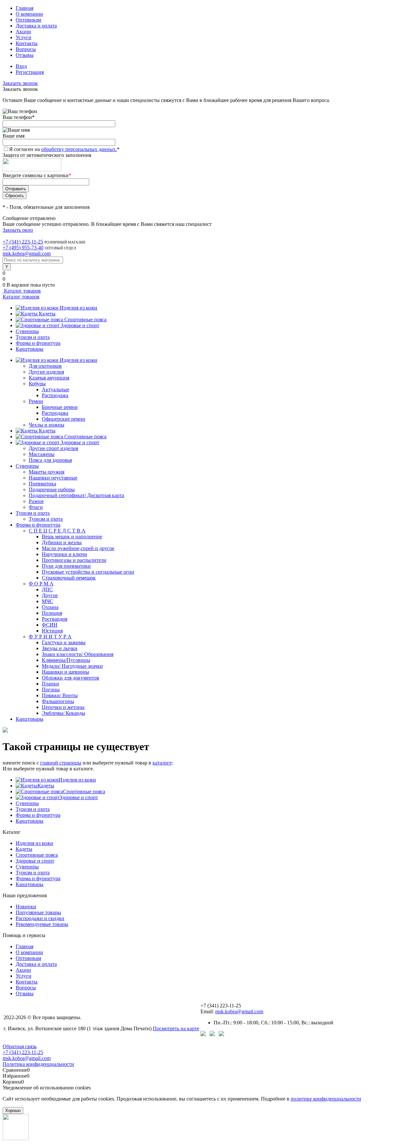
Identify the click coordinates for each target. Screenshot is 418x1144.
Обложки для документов (70, 678)
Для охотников (45, 366)
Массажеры (42, 454)
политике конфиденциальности (326, 1099)
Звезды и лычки (59, 648)
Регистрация (30, 72)
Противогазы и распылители (74, 560)
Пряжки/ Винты (60, 695)
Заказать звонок (20, 83)
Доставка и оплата (36, 25)
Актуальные (55, 389)
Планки (50, 683)
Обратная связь (20, 1046)
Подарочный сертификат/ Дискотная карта (76, 495)
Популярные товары (38, 912)
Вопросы (26, 49)
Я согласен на (64, 149)
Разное (36, 501)
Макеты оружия (46, 472)
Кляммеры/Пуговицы (66, 660)
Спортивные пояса (85, 319)
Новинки (26, 906)
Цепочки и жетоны (63, 707)
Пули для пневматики (66, 566)
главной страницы (60, 762)
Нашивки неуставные (53, 477)
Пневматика (42, 483)
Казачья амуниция (49, 377)
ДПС (47, 589)
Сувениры (27, 331)
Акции (23, 31)
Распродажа (55, 395)
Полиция (52, 613)
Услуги (23, 37)
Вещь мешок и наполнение (72, 536)
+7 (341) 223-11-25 (23, 241)
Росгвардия (54, 619)
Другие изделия (46, 372)
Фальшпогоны (58, 701)
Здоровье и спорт (80, 325)
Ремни (36, 401)
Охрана (50, 607)
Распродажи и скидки (40, 918)
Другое (50, 595)
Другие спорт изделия (53, 448)
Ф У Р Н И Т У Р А (50, 636)
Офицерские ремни (63, 419)
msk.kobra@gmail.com (27, 253)
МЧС (47, 601)
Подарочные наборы (52, 489)
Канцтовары (29, 349)
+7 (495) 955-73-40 (23, 247)
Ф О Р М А (41, 583)
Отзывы (25, 55)
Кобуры (37, 383)
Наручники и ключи (64, 554)
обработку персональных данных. (79, 149)
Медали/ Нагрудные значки (72, 666)
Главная (24, 8)
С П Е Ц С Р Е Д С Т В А (57, 530)
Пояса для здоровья (50, 460)
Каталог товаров (22, 291)
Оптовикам (28, 20)
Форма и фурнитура (38, 343)
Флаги (36, 507)
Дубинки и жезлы (62, 542)
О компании (29, 14)
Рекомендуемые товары (42, 924)
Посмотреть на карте (176, 1028)
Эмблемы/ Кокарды (63, 713)
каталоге (162, 762)
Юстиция (52, 630)
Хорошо (13, 1110)
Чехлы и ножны (46, 425)
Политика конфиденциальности (38, 1064)
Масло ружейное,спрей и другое (78, 548)
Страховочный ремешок (69, 577)
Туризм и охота (33, 337)
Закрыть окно (18, 230)
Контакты (27, 43)
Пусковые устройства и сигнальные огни (88, 572)
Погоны (51, 689)
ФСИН (49, 625)
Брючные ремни (60, 407)
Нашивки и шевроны (65, 672)
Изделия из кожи (78, 308)
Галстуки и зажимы (64, 642)
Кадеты (47, 313)
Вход (21, 66)
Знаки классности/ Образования (77, 654)
